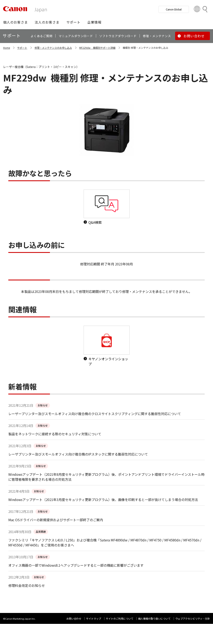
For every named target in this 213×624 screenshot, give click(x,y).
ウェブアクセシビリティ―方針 (192, 618)
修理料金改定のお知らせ (26, 585)
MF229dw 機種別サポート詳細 (97, 47)
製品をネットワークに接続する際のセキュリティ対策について (54, 433)
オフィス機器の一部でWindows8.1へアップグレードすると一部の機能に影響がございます (76, 565)
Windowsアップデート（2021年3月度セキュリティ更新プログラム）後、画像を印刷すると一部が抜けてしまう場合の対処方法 (103, 499)
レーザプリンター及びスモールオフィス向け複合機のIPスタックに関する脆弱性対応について (78, 454)
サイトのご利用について (119, 618)
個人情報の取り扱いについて (154, 618)
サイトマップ (93, 618)
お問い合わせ (73, 618)
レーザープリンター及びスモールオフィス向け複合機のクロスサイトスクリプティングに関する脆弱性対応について (94, 413)
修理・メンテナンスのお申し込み (53, 47)
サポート (22, 47)
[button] (15, 22)
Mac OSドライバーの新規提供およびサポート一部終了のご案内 (55, 519)
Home (6, 47)
